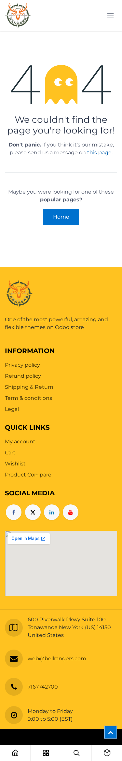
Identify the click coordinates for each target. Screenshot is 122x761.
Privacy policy (22, 365)
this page (99, 152)
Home (61, 217)
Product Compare (28, 475)
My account (20, 441)
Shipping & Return (29, 387)
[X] (33, 512)
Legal (12, 409)
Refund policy (23, 376)
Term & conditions (28, 398)
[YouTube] (70, 512)
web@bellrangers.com (57, 658)
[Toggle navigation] (110, 16)
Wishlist (15, 464)
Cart (10, 453)
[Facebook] (13, 512)
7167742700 (43, 687)
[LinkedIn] (52, 512)
